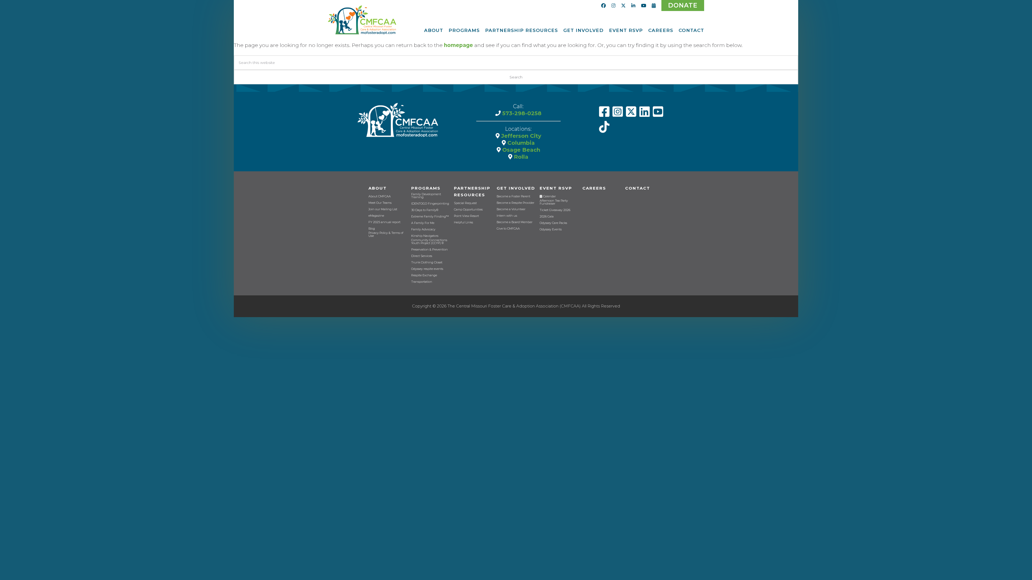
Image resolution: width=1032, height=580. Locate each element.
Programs (425, 188)
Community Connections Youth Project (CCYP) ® (429, 241)
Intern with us (507, 216)
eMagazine (376, 216)
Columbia (520, 143)
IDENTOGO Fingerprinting (430, 203)
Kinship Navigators (424, 236)
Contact (637, 188)
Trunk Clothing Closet (426, 262)
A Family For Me (422, 223)
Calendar (549, 196)
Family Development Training (426, 196)
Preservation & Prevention (429, 249)
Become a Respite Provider (515, 203)
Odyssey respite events (427, 269)
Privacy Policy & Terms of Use (385, 234)
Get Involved (516, 188)
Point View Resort (466, 216)
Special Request (465, 203)
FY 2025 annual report (384, 222)
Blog (371, 228)
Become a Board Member (514, 222)
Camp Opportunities (468, 209)
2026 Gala (547, 216)
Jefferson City (520, 136)
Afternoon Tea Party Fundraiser (554, 202)
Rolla (520, 157)
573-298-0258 (521, 113)
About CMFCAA (379, 196)
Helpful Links (463, 222)
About (377, 188)
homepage (458, 45)
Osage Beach (520, 150)
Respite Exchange (424, 275)
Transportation (421, 282)
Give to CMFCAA (508, 228)
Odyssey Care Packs (553, 223)
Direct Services (421, 256)
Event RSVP (556, 188)
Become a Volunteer (511, 209)
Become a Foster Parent (513, 196)
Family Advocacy (423, 229)
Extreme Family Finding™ (430, 216)
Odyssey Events (551, 229)
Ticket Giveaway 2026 (555, 210)
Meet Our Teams (380, 203)
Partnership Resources (472, 191)
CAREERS (594, 188)
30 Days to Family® (424, 210)
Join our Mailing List (382, 209)
